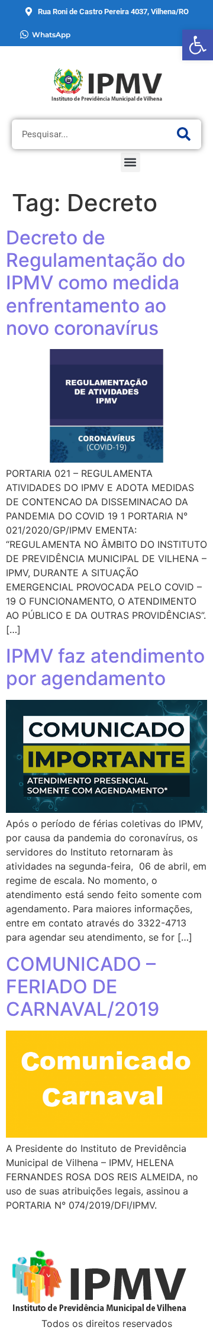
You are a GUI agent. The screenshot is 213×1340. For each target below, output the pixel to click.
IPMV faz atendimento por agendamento (105, 667)
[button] (130, 162)
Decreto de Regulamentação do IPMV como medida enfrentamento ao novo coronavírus (95, 283)
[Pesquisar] (183, 134)
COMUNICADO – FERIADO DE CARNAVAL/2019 (82, 986)
